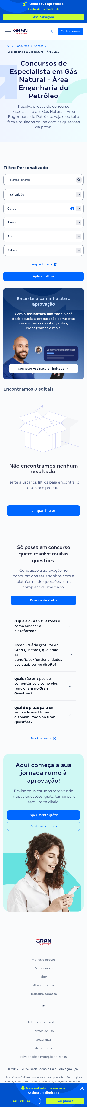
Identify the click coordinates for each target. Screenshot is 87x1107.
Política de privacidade (43, 1022)
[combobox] (43, 194)
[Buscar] (79, 180)
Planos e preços (43, 959)
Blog (43, 976)
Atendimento (43, 985)
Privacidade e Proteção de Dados (43, 1057)
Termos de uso (43, 1031)
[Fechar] (82, 1088)
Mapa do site (43, 1048)
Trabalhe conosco (43, 994)
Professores (43, 968)
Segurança (43, 1039)
